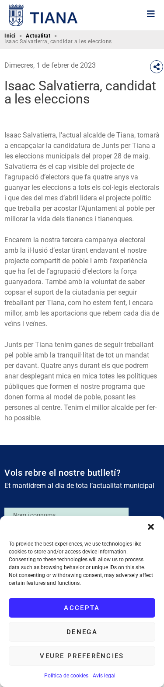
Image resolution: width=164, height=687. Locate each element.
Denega (82, 632)
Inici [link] (10, 36)
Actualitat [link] (38, 36)
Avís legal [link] (104, 676)
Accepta (82, 608)
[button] (151, 526)
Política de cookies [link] (66, 676)
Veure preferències (82, 656)
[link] (43, 15)
